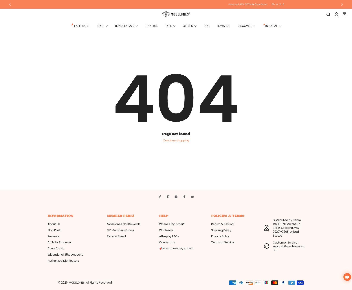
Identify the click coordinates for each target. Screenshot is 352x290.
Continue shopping (176, 140)
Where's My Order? (172, 224)
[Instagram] (176, 197)
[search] (328, 14)
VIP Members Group (120, 230)
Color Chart (56, 248)
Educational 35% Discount (65, 255)
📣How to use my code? (176, 248)
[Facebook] (160, 197)
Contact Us (167, 242)
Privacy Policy (220, 236)
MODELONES (77, 282)
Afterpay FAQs (169, 236)
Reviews (53, 236)
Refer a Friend (116, 236)
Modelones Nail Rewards (123, 224)
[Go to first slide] (342, 4)
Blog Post (54, 230)
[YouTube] (192, 197)
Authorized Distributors (63, 261)
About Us (54, 224)
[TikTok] (184, 197)
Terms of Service (222, 242)
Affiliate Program (59, 242)
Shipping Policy (221, 230)
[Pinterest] (168, 197)
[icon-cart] (344, 14)
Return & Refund (222, 224)
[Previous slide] (10, 4)
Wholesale (166, 230)
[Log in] (336, 14)
